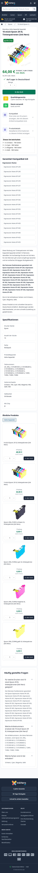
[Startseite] (2, 24)
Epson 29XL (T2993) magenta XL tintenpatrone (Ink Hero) (14, 603)
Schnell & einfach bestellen (19, 799)
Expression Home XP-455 (12, 242)
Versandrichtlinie (7, 825)
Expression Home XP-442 (12, 228)
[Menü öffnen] (2, 3)
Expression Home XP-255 (12, 181)
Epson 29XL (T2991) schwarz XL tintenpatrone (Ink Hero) (14, 523)
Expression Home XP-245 (12, 171)
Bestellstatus (6, 843)
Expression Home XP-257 (12, 186)
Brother (4, 15)
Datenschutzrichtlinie (18, 867)
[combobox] (19, 9)
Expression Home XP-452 (12, 237)
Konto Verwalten (7, 834)
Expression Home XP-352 (12, 209)
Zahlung (4, 821)
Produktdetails (14, 128)
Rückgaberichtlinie (27, 815)
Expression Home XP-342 (12, 200)
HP (26, 15)
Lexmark (32, 15)
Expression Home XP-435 (12, 223)
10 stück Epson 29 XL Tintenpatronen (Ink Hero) (24, 24)
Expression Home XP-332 (12, 190)
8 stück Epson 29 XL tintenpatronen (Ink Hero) (17, 444)
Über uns (5, 812)
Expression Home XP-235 (12, 167)
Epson (20, 15)
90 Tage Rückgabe (19, 794)
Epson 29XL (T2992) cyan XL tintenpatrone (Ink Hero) (18, 563)
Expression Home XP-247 (12, 176)
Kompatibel (13, 114)
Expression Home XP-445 (12, 233)
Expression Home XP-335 (12, 195)
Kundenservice (26, 812)
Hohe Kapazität (9, 420)
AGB (27, 867)
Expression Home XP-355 (12, 214)
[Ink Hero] (10, 3)
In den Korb (25, 92)
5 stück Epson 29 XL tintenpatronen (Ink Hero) (17, 483)
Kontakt (23, 825)
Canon (12, 15)
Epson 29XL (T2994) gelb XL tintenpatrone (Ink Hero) (18, 643)
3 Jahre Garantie (19, 789)
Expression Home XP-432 (12, 219)
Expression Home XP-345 (12, 204)
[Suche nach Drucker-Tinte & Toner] (34, 9)
